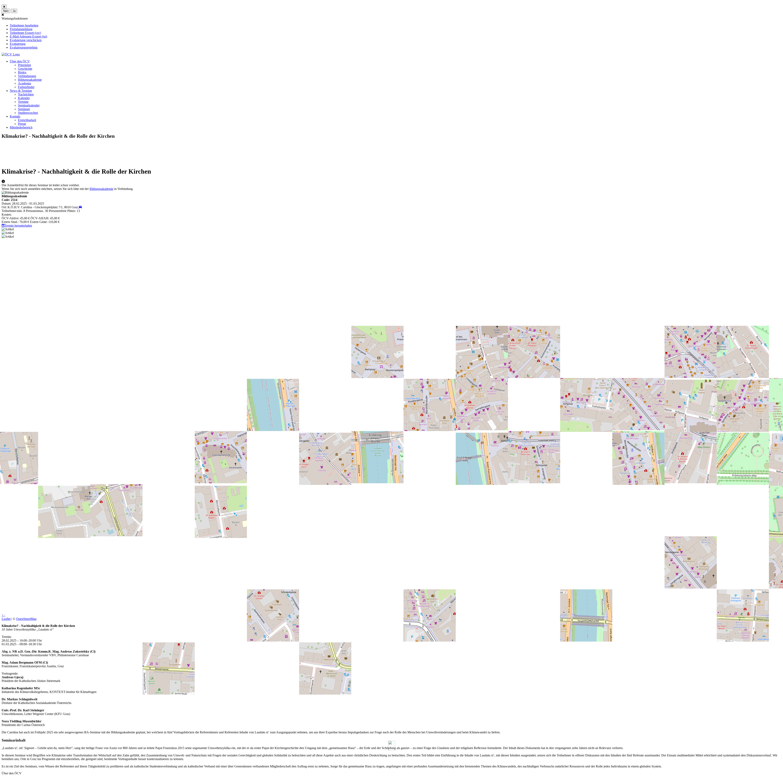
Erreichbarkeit (27, 120)
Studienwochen (28, 112)
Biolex (22, 72)
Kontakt (15, 116)
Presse (22, 123)
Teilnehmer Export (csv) (25, 32)
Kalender (24, 98)
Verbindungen (27, 76)
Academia (24, 83)
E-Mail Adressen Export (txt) (28, 36)
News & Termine (21, 90)
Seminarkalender (29, 105)
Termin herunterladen (18, 225)
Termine (23, 101)
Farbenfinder (26, 87)
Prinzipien (24, 65)
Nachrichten (26, 94)
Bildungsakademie (30, 79)
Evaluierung (17, 43)
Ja (14, 10)
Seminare (24, 109)
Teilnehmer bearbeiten (24, 25)
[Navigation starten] (80, 207)
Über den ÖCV (20, 61)
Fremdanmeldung (21, 29)
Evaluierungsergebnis (24, 47)
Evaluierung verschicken (26, 40)
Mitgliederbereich (21, 127)
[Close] (4, 6)
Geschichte (25, 68)
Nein (6, 10)
